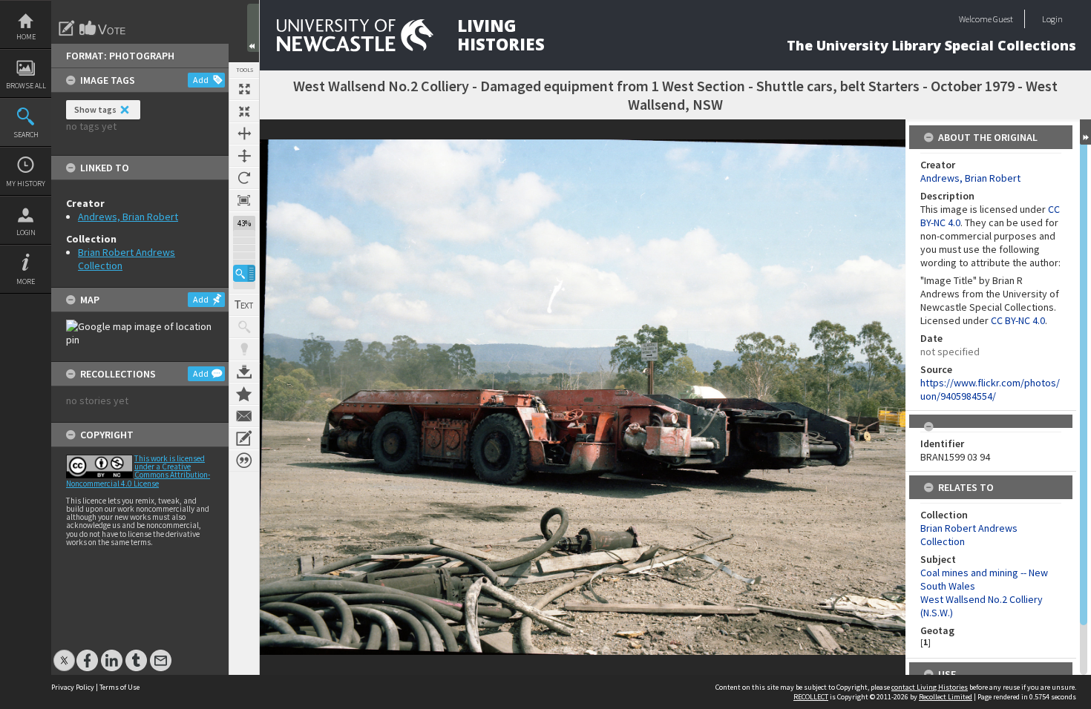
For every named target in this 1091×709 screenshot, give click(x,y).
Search (26, 134)
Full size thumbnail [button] (244, 89)
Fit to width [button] (244, 133)
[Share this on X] (64, 653)
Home (26, 37)
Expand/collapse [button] (1085, 132)
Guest (1003, 18)
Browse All (26, 85)
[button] (244, 273)
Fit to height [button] (244, 156)
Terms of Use (119, 687)
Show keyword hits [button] (244, 327)
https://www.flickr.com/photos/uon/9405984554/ (990, 389)
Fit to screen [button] (244, 111)
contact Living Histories (929, 687)
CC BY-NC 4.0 (1018, 320)
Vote (103, 28)
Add (201, 79)
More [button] (25, 281)
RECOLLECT (810, 697)
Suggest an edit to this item (67, 28)
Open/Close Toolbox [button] (253, 28)
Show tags (95, 109)
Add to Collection (244, 394)
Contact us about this (244, 416)
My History (25, 183)
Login (26, 232)
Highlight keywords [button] (244, 349)
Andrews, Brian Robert (128, 216)
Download (244, 371)
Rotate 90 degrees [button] (244, 178)
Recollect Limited (945, 697)
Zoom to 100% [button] (244, 200)
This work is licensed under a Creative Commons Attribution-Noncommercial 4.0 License (138, 471)
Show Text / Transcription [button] (244, 305)
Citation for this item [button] (244, 460)
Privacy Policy (72, 687)
